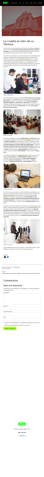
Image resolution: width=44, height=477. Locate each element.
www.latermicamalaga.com (26, 249)
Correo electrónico (8, 311)
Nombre (5, 306)
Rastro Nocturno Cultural (31, 273)
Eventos (17, 267)
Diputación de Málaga (16, 273)
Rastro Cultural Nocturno (9, 195)
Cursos (10, 273)
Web (4, 317)
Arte (15, 267)
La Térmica (23, 273)
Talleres (38, 273)
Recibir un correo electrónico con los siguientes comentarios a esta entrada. (22, 322)
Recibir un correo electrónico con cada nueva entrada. (17, 325)
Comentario (6, 292)
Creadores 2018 (5, 273)
